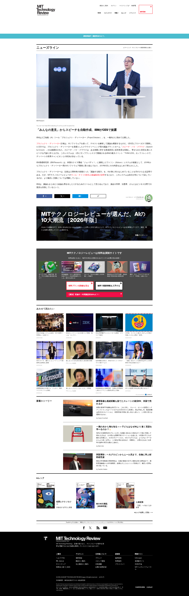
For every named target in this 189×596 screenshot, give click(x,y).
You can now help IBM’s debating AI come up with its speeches (55, 126)
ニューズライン (47, 47)
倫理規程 (118, 558)
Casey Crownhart (103, 418)
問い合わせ (60, 561)
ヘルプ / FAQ (60, 558)
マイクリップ (123, 5)
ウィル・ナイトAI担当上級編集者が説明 (88, 175)
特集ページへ (140, 235)
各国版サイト (139, 561)
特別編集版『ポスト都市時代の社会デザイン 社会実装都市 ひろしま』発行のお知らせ (71, 276)
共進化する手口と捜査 (64, 504)
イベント (132, 13)
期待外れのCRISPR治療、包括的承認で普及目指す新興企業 (117, 275)
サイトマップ (61, 564)
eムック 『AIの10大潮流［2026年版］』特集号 (94, 275)
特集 (116, 13)
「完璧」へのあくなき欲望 (144, 504)
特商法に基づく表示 (63, 567)
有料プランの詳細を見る (78, 286)
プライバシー (120, 564)
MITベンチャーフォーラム (143, 568)
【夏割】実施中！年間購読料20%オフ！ (84, 295)
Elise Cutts (101, 446)
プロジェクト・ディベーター (48, 143)
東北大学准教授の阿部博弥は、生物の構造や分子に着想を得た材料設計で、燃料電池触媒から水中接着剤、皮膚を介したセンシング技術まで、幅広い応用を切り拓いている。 (123, 463)
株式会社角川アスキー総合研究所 (75, 580)
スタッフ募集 (100, 561)
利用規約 (118, 561)
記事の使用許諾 (101, 567)
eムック (123, 13)
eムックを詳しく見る (141, 512)
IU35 (99, 13)
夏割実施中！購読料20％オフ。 (94, 36)
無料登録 (142, 12)
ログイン (113, 5)
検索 (132, 5)
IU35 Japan (138, 558)
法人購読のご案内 (82, 564)
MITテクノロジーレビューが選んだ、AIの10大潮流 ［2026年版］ (93, 217)
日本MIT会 (138, 564)
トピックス (108, 13)
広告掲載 (98, 564)
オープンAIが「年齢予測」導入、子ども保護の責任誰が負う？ (48, 276)
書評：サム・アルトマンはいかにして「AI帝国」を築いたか (139, 275)
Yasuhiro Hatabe (102, 469)
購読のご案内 (104, 5)
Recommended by (140, 394)
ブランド (98, 558)
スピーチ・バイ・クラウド (133, 147)
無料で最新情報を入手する (109, 286)
